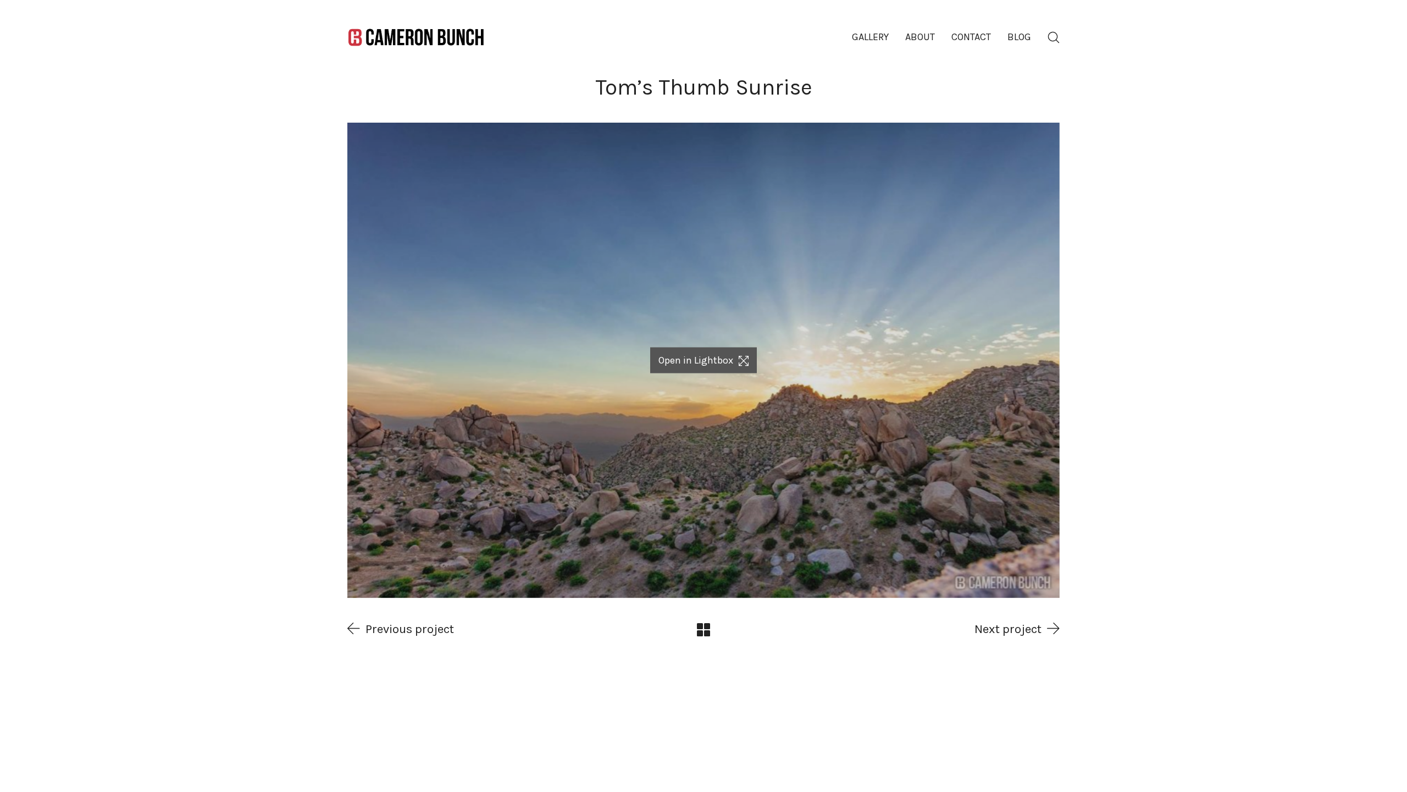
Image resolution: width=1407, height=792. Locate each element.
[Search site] (1054, 37)
